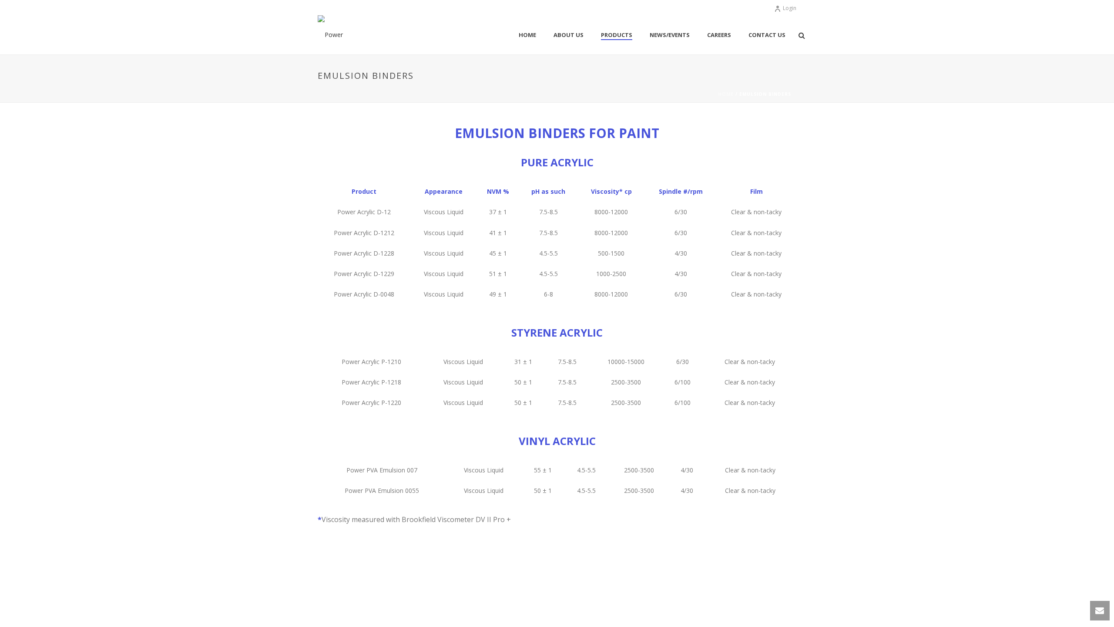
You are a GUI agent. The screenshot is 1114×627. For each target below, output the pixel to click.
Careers (719, 35)
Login (789, 8)
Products (616, 35)
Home (527, 35)
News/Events (670, 35)
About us (569, 35)
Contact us (766, 35)
